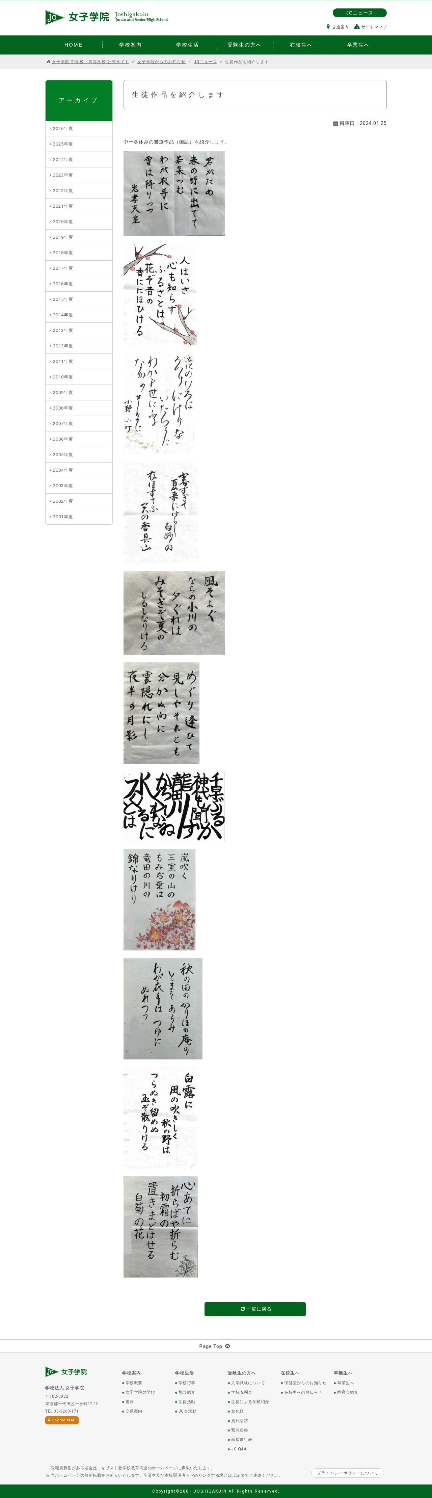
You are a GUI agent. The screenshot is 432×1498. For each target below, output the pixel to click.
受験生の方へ (242, 1372)
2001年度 (63, 516)
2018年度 (63, 252)
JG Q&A (238, 1449)
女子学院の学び (140, 1392)
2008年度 (63, 408)
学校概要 (134, 1383)
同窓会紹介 (347, 1392)
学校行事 (187, 1383)
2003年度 (63, 485)
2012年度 (63, 345)
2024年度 (63, 159)
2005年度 (63, 454)
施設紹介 (187, 1392)
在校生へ (290, 1372)
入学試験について (248, 1383)
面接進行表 (241, 1439)
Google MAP (64, 1420)
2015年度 (63, 299)
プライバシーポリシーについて (347, 1473)
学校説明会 (241, 1392)
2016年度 (63, 283)
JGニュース (359, 13)
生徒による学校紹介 (250, 1401)
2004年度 (63, 470)
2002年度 (63, 501)
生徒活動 (187, 1401)
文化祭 (237, 1411)
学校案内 (131, 1372)
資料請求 (239, 1420)
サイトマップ (374, 27)
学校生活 (184, 1372)
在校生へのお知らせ (303, 1392)
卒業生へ (343, 1372)
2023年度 (63, 175)
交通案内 (340, 27)
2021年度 (63, 206)
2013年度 (63, 330)
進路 (130, 1401)
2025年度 (63, 144)
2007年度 (63, 423)
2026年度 (63, 128)
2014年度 (63, 314)
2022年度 (63, 190)
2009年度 (63, 392)
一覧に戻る (258, 1309)
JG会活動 (188, 1411)
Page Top (210, 1346)
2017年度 (63, 268)
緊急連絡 (239, 1430)
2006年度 (63, 439)
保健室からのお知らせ (305, 1383)
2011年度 (63, 361)
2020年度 (63, 221)
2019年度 (63, 237)
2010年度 (63, 376)
